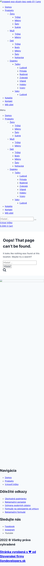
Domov (8, 7)
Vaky (17, 91)
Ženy (12, 14)
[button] (22, 110)
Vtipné (23, 81)
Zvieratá (24, 77)
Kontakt (8, 101)
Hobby (23, 84)
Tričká (18, 17)
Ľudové (23, 67)
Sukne (18, 27)
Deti (12, 40)
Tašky (17, 64)
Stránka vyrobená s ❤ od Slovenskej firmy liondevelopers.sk (18, 556)
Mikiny (18, 20)
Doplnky (14, 61)
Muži (12, 30)
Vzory (22, 88)
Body (17, 47)
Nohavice (19, 57)
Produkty (9, 10)
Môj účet (9, 104)
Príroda (23, 71)
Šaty (17, 24)
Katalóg (8, 98)
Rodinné (24, 74)
